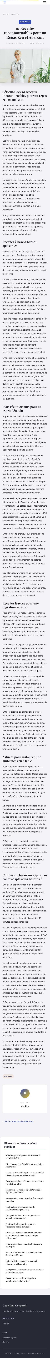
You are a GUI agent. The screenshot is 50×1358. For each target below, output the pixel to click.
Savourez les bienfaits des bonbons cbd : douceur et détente (24, 1253)
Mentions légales (10, 1337)
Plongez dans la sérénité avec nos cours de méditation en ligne (25, 1271)
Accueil (6, 14)
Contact (6, 1342)
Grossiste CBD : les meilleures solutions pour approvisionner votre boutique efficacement (24, 1235)
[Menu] (44, 2)
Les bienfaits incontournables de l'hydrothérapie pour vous (20, 1208)
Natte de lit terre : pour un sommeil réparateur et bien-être (22, 1262)
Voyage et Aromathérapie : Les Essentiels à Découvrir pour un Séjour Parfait (25, 1173)
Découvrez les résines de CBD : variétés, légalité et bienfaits (24, 1191)
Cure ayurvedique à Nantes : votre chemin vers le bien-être (25, 1182)
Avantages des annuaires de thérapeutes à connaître (24, 1199)
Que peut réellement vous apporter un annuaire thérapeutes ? (23, 1216)
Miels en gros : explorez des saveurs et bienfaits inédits (23, 1156)
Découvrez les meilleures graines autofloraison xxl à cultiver (21, 1279)
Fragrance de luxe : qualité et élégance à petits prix (24, 1245)
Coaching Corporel (14, 1305)
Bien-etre (15, 14)
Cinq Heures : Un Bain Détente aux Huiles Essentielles (24, 1165)
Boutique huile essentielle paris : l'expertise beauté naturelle (20, 1225)
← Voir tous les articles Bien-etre (18, 1121)
